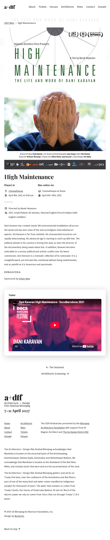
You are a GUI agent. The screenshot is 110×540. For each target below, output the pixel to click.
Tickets (43, 6)
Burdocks (19, 516)
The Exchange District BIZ (75, 432)
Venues (54, 6)
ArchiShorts (67, 6)
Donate (102, 6)
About (32, 6)
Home (7, 423)
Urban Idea (24, 278)
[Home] (9, 7)
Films (80, 6)
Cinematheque (16, 191)
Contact (90, 6)
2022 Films (9, 23)
